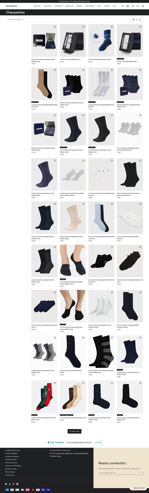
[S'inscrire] (142, 472)
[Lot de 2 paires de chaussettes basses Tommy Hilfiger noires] (73, 306)
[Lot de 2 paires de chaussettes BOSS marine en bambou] (130, 306)
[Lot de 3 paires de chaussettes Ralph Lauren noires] (130, 261)
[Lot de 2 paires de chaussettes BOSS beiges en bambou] (44, 83)
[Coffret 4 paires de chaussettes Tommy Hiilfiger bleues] (44, 129)
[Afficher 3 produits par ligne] (136, 19)
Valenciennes (84, 453)
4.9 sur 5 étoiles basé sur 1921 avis (79, 442)
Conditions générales (11, 453)
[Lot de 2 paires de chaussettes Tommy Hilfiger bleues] (44, 174)
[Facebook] (6, 484)
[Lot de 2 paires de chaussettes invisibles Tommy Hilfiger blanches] (73, 174)
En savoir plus (74, 431)
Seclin (78, 453)
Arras (62, 453)
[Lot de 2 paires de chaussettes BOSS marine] (73, 351)
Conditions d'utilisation (12, 456)
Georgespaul (100, 489)
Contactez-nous (10, 475)
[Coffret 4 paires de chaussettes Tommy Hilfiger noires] (73, 83)
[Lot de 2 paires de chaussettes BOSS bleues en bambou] (101, 217)
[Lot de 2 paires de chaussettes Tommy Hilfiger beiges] (73, 217)
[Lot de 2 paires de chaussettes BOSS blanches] (130, 217)
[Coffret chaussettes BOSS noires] (73, 40)
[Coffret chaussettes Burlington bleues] (101, 40)
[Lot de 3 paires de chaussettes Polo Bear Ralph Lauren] (44, 396)
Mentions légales (10, 472)
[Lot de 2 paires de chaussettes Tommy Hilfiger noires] (101, 129)
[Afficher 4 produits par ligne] (140, 19)
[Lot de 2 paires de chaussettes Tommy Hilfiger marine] (73, 129)
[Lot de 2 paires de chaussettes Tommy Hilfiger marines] (130, 351)
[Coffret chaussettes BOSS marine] (130, 40)
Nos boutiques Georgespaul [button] (60, 450)
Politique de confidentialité (13, 465)
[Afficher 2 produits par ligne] (133, 19)
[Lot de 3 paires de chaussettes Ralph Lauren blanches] (101, 83)
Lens (71, 453)
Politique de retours (11, 459)
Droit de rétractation (11, 462)
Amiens (58, 453)
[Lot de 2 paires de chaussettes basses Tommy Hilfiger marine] (73, 261)
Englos (67, 453)
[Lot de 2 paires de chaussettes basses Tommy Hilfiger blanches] (130, 129)
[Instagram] (13, 484)
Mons (59, 456)
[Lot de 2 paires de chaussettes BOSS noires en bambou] (101, 261)
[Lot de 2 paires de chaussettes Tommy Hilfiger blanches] (101, 306)
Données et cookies (11, 469)
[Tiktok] (10, 484)
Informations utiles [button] (12, 450)
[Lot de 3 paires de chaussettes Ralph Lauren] (73, 396)
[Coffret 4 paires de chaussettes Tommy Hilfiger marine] (44, 40)
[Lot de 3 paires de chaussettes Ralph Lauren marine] (44, 306)
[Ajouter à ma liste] (55, 27)
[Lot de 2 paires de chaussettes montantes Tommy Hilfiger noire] (101, 351)
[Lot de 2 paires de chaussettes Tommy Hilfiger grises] (44, 351)
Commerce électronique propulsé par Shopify (126, 489)
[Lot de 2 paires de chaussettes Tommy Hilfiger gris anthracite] (130, 174)
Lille (74, 453)
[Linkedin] (17, 484)
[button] (37, 6)
